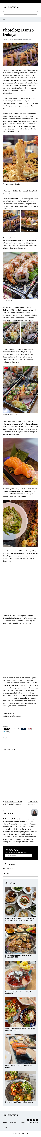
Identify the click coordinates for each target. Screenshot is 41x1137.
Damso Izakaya (23, 78)
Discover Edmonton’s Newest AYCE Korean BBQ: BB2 (18, 956)
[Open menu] (4, 20)
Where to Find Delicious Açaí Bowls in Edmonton (19, 993)
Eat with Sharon (11, 6)
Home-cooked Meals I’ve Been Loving (19, 1102)
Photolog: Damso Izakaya (18, 32)
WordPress (25, 1133)
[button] (11, 221)
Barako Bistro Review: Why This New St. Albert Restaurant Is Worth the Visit (20, 919)
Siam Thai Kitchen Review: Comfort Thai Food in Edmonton (20, 1029)
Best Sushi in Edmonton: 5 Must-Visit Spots (19, 1066)
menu (10, 98)
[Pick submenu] (6, 1127)
